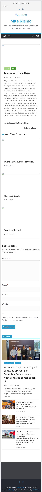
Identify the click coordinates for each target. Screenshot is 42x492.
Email (4, 294)
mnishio (19, 77)
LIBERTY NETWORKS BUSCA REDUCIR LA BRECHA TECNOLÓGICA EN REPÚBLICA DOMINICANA (26, 406)
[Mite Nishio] (4, 36)
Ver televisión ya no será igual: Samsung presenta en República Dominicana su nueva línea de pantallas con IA (21, 374)
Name (5, 285)
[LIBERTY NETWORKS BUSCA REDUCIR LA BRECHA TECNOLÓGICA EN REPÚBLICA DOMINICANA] (8, 407)
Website (5, 304)
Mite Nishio (21, 21)
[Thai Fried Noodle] (21, 174)
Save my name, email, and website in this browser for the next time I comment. (20, 318)
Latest (13, 68)
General (7, 68)
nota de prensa (9, 363)
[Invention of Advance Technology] (21, 140)
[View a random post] (37, 36)
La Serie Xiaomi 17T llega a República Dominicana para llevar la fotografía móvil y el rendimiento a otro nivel (25, 420)
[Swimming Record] (21, 208)
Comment (6, 258)
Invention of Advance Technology (19, 161)
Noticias (17, 363)
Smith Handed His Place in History (17, 123)
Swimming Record (31, 128)
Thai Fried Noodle (12, 196)
